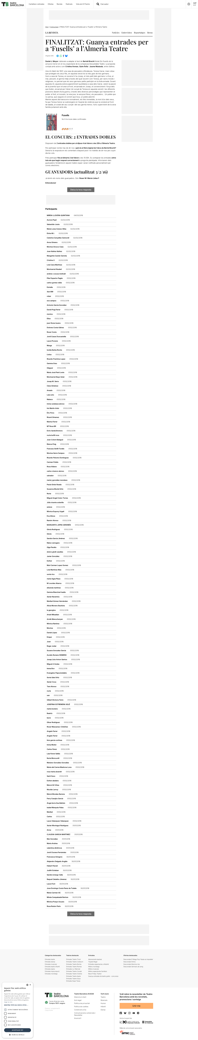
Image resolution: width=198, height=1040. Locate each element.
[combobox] (141, 4)
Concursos (54, 27)
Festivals (69, 4)
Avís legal (77, 1000)
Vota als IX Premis (83, 4)
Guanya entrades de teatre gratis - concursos (103, 976)
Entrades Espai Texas (73, 981)
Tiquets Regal (92, 962)
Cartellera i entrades (36, 4)
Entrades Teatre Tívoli (73, 959)
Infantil (103, 1006)
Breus (150, 32)
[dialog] (17, 1010)
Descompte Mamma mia (131, 964)
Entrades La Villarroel (73, 969)
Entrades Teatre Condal (74, 971)
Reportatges (139, 32)
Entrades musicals (51, 964)
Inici (46, 27)
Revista (59, 4)
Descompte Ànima (129, 962)
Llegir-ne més (8, 1002)
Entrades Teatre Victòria (74, 974)
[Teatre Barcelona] (13, 4)
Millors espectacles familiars (97, 971)
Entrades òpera (50, 969)
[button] (17, 1005)
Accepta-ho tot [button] (17, 1030)
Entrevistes (126, 32)
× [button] (30, 985)
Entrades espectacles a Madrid (98, 964)
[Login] (188, 4)
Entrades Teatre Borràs (73, 964)
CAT (194, 3)
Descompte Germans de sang (133, 966)
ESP (194, 5)
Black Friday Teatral (94, 974)
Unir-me (136, 1006)
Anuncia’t (77, 1018)
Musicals (104, 1000)
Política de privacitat (82, 1003)
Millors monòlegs (93, 966)
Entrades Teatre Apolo (73, 976)
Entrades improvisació (52, 971)
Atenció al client (80, 997)
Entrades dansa (50, 962)
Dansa (103, 1010)
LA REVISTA (51, 32)
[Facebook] (121, 1013)
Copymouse (49, 1010)
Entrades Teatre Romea (74, 966)
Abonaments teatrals (95, 959)
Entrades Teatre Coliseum (74, 962)
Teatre (103, 997)
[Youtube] (134, 1013)
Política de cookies (81, 1006)
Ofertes (50, 4)
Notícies (115, 32)
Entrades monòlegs (51, 974)
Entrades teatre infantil (52, 966)
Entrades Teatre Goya (73, 978)
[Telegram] (138, 1013)
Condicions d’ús (80, 1010)
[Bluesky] (125, 1013)
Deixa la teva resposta (80, 189)
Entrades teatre (50, 959)
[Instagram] (129, 1013)
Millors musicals (93, 969)
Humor (103, 1003)
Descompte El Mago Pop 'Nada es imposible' (138, 959)
